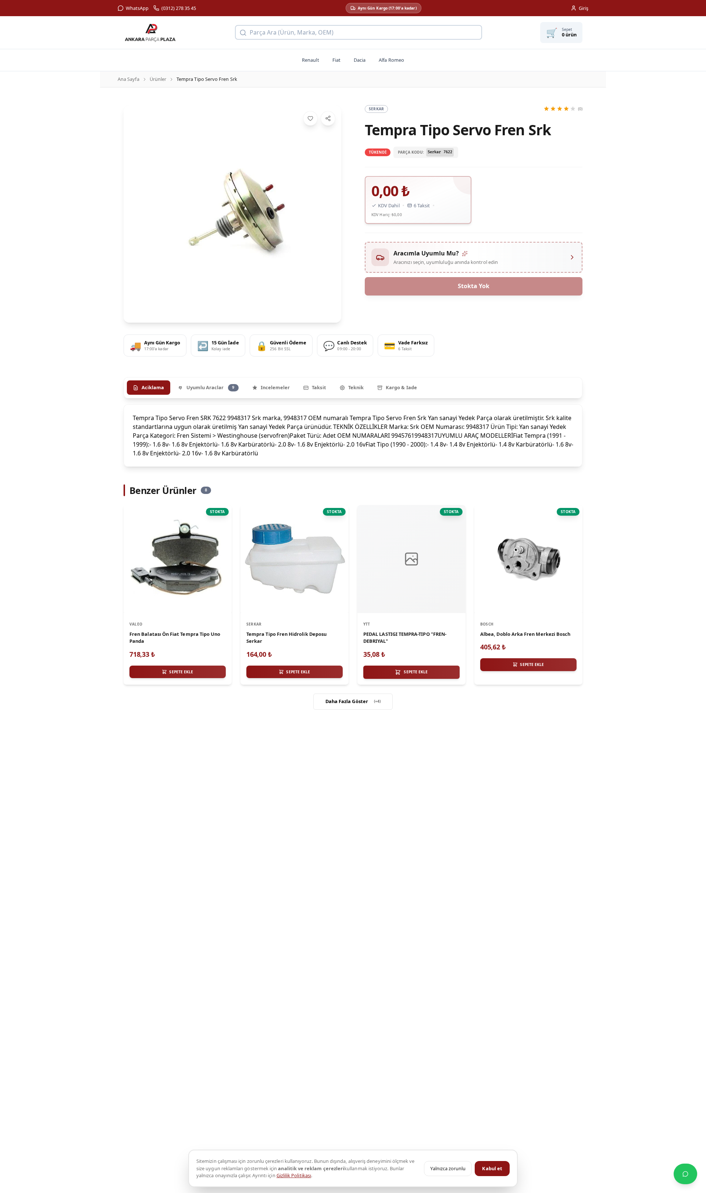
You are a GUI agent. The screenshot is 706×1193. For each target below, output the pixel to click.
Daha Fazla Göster (353, 701)
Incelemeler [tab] (275, 387)
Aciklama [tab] (153, 387)
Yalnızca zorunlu (448, 1168)
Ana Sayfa (128, 79)
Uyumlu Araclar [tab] (210, 387)
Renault (310, 60)
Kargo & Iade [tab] (401, 387)
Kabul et (492, 1168)
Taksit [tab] (319, 387)
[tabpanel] (353, 435)
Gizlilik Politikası (294, 1175)
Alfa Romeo (391, 60)
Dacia (360, 60)
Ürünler (158, 79)
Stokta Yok (473, 286)
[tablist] (353, 387)
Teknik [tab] (356, 387)
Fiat (336, 60)
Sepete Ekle (416, 671)
